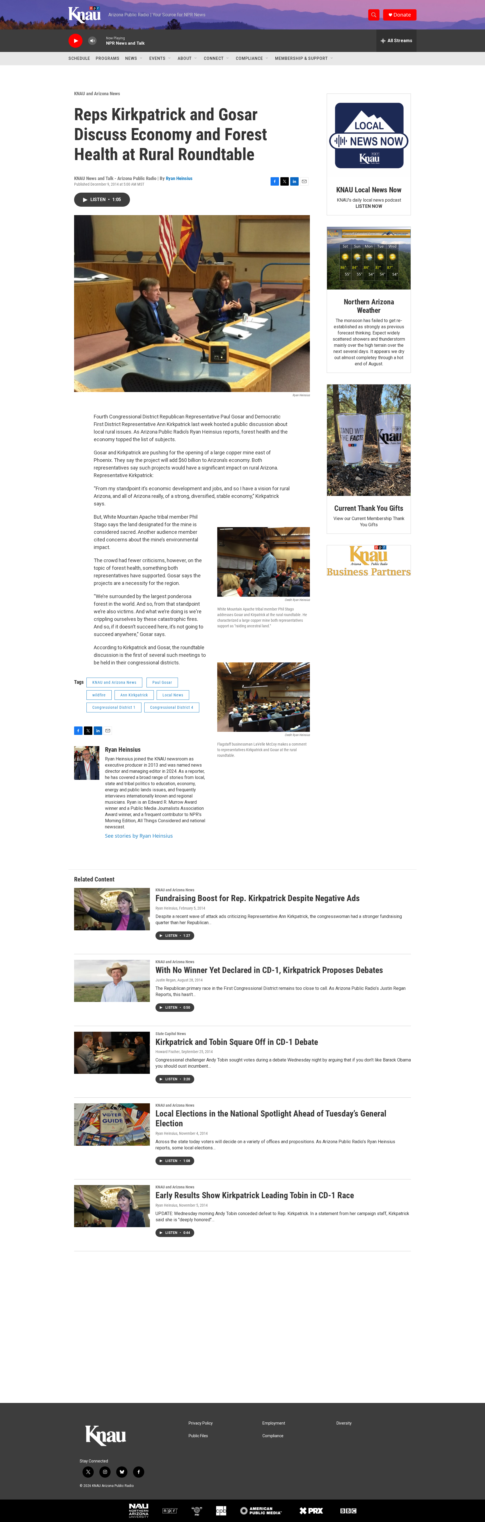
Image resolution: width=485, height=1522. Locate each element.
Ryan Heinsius (179, 178)
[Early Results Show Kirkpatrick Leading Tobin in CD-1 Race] (112, 1206)
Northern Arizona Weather (369, 306)
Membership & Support (301, 58)
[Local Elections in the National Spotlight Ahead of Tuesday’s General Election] (112, 1124)
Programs (108, 58)
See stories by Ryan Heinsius (139, 835)
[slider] (101, 41)
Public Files (198, 1436)
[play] (75, 41)
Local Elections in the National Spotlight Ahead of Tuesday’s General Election (270, 1118)
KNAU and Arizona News (97, 93)
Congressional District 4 (171, 707)
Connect (214, 58)
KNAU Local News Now (368, 190)
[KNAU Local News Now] (369, 135)
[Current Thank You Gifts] (369, 440)
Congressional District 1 (114, 707)
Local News (173, 695)
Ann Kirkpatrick (134, 695)
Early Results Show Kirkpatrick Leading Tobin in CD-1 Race (254, 1195)
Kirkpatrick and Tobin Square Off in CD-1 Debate (236, 1042)
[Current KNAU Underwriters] (369, 560)
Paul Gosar (162, 682)
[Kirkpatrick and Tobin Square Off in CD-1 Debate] (112, 1053)
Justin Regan (165, 980)
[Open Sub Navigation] (141, 58)
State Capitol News (170, 1033)
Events (157, 58)
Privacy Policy (201, 1423)
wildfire (99, 695)
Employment (273, 1423)
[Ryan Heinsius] (86, 763)
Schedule (79, 58)
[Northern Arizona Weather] (369, 258)
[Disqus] (242, 1327)
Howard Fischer (167, 1051)
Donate (402, 15)
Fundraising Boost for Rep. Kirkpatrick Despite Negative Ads (257, 898)
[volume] (92, 41)
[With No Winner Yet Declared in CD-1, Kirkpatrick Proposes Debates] (112, 981)
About (185, 58)
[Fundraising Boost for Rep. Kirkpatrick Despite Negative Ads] (112, 909)
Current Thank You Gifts (368, 508)
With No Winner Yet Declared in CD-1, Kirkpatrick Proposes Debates (269, 970)
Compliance (249, 58)
